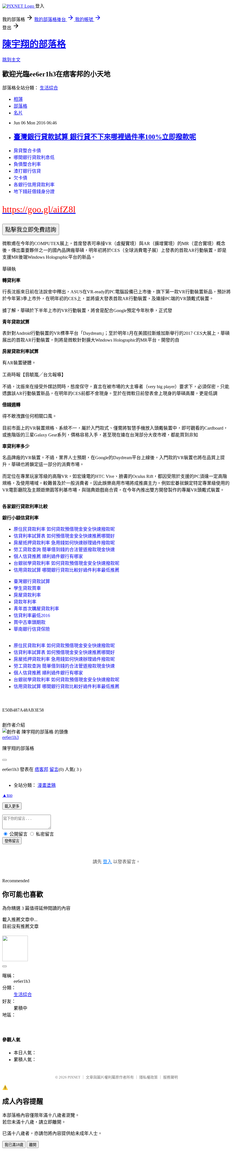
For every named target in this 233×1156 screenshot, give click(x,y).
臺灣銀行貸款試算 (32, 581)
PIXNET (74, 1077)
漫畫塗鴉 (47, 785)
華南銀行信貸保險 (32, 629)
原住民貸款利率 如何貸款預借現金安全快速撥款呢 (64, 529)
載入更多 (12, 806)
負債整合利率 (27, 164)
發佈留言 (12, 841)
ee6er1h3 (10, 737)
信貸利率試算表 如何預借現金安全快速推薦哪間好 (64, 536)
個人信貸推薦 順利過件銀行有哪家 (48, 556)
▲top (7, 795)
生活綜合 (49, 87)
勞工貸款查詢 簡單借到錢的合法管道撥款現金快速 (64, 549)
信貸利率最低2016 (32, 615)
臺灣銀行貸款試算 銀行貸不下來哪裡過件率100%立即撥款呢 (105, 137)
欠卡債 (20, 177)
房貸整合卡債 (27, 150)
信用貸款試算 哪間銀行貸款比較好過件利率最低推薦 (66, 570)
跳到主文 (11, 59)
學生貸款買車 (27, 588)
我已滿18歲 (14, 1145)
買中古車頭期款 (29, 622)
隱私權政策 (148, 1077)
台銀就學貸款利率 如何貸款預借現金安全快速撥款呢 (66, 563)
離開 (32, 1145)
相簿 (18, 99)
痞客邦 (41, 769)
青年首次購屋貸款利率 (36, 608)
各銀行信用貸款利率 (34, 184)
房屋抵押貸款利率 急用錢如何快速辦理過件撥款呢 (64, 542)
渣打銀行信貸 (27, 171)
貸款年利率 (25, 601)
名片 (18, 112)
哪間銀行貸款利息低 (34, 157)
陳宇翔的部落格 (34, 44)
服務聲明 (170, 1077)
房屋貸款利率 (27, 595)
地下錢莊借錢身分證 (34, 191)
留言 (54, 769)
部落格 (20, 106)
